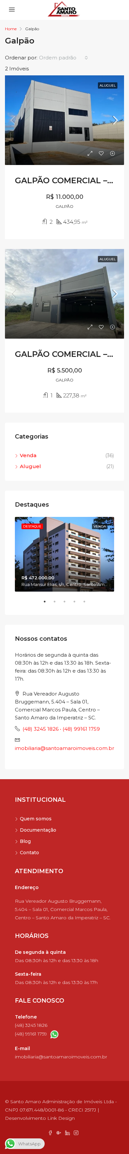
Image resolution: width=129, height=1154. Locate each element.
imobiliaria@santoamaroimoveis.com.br (64, 748)
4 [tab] (77, 604)
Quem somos (36, 819)
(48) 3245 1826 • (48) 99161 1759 (61, 729)
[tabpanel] (64, 554)
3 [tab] (67, 604)
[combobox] (63, 58)
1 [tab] (48, 604)
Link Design (61, 1118)
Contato (29, 853)
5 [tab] (87, 604)
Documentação (38, 830)
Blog (25, 841)
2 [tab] (58, 604)
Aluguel (30, 466)
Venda (28, 455)
